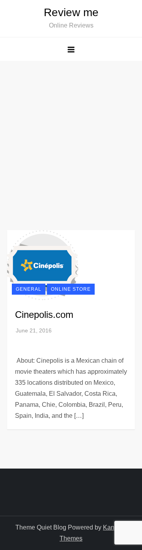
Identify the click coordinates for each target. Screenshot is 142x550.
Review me (71, 12)
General (28, 289)
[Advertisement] (71, 136)
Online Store (71, 289)
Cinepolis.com (44, 314)
